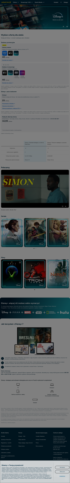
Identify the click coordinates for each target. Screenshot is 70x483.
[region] (35, 471)
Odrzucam (62, 471)
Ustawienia (62, 476)
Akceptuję (62, 467)
